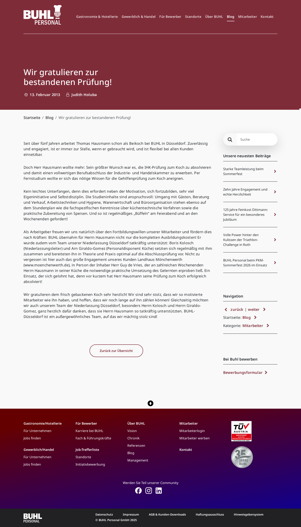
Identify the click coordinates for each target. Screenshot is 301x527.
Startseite (32, 117)
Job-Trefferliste (87, 449)
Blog (230, 16)
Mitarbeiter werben (194, 438)
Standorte (193, 16)
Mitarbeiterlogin (192, 431)
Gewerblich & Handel (139, 16)
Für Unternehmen (37, 431)
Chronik (133, 438)
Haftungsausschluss (210, 514)
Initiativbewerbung (90, 464)
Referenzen (136, 445)
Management (137, 460)
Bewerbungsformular (243, 372)
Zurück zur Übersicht (116, 350)
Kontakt (267, 16)
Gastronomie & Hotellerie (97, 16)
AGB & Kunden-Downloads (167, 514)
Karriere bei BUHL (89, 431)
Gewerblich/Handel (39, 449)
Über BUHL (214, 16)
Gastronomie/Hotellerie (43, 423)
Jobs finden (32, 438)
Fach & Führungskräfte (93, 438)
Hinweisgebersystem (249, 514)
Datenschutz (104, 514)
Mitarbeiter (247, 16)
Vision (132, 431)
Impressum (131, 514)
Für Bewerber (170, 16)
